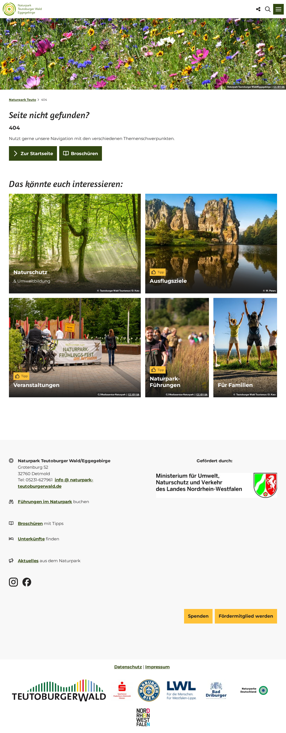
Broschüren (30, 523)
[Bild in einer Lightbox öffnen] (216, 485)
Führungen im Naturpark (45, 501)
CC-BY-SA (279, 87)
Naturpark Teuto (22, 100)
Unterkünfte (31, 538)
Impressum (157, 666)
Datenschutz (128, 666)
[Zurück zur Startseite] (22, 9)
